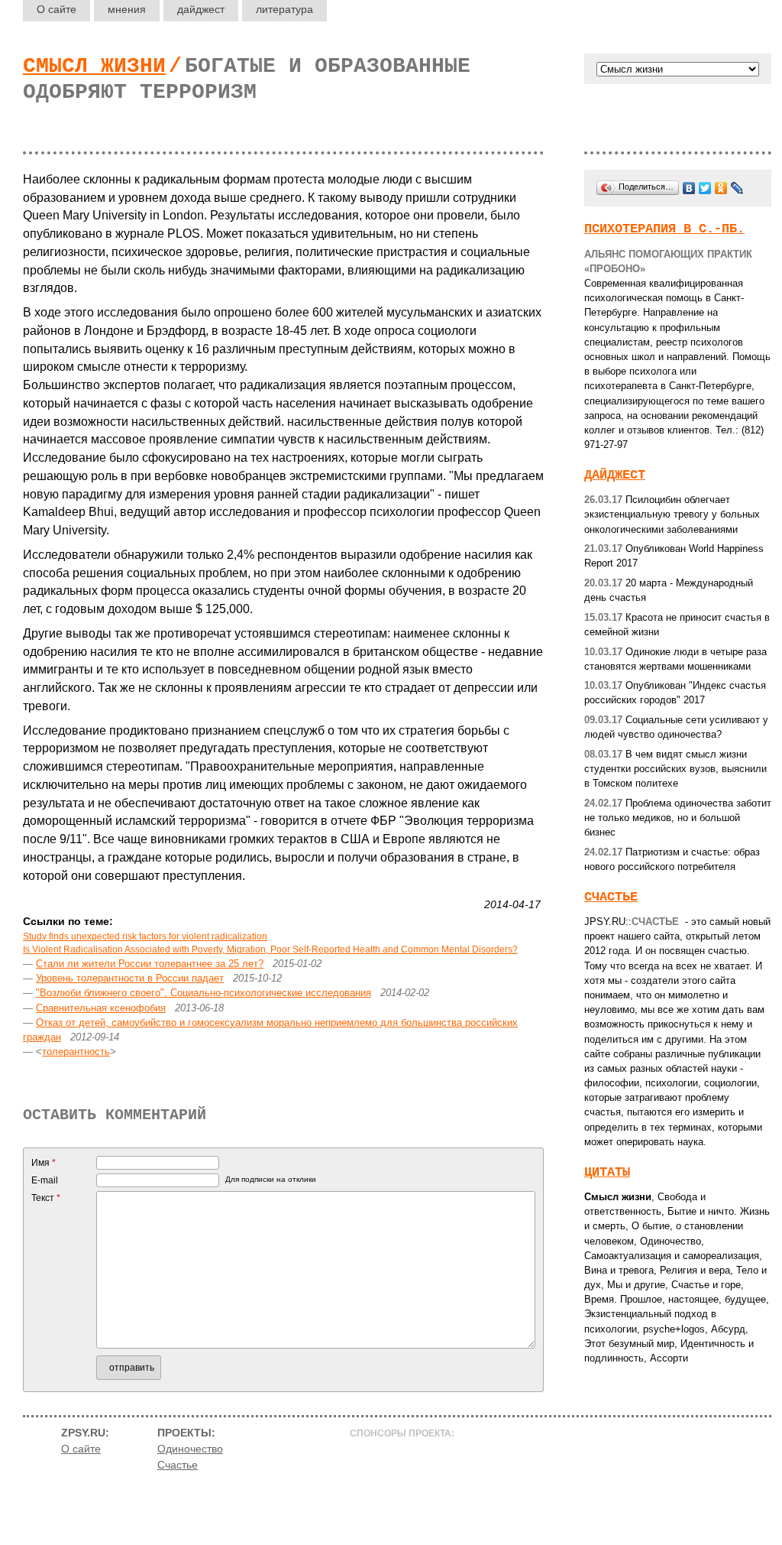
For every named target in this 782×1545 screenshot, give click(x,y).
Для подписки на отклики (270, 1179)
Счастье (611, 897)
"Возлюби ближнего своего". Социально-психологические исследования (203, 992)
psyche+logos (674, 1329)
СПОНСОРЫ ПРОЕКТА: (402, 1433)
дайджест (201, 9)
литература (284, 9)
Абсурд (728, 1329)
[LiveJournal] (737, 188)
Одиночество (670, 1241)
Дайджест (614, 475)
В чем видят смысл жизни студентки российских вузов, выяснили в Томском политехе (675, 768)
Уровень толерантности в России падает (130, 978)
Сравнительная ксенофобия (101, 1008)
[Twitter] (705, 188)
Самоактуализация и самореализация (671, 1255)
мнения (127, 9)
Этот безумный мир (629, 1343)
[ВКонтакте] (689, 188)
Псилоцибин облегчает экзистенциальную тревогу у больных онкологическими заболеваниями (672, 514)
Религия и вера (695, 1270)
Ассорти (669, 1358)
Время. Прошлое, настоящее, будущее (675, 1299)
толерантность (76, 1051)
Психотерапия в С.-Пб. (664, 229)
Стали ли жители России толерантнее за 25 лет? (149, 963)
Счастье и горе (706, 1284)
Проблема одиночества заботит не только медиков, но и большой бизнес (677, 817)
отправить (131, 1367)
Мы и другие (636, 1284)
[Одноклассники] (721, 188)
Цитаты (607, 1172)
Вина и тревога (619, 1270)
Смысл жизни (94, 66)
